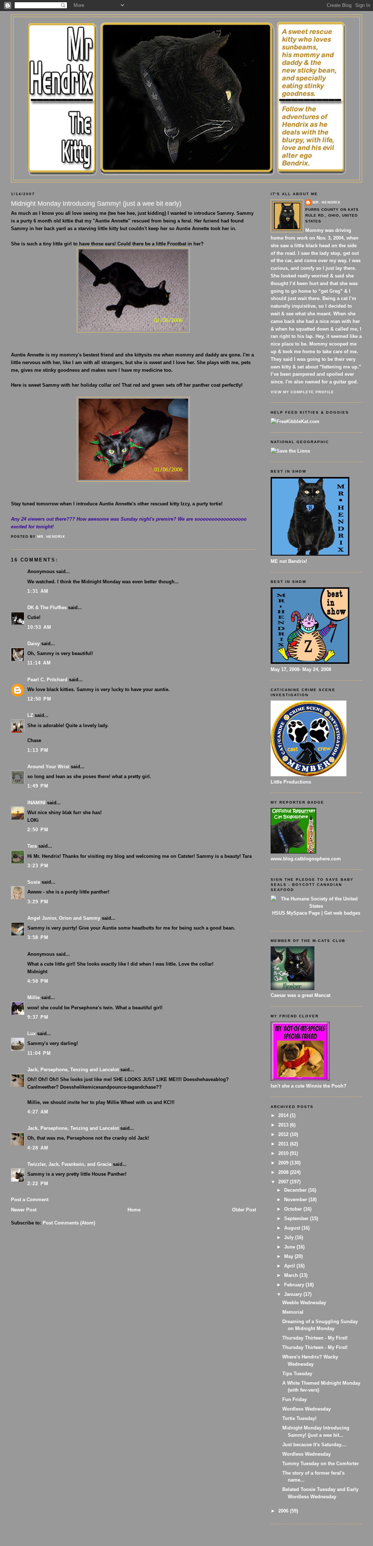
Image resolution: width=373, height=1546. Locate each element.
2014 (284, 1115)
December (296, 1190)
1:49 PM (37, 786)
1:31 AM (37, 591)
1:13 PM (37, 750)
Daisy (33, 643)
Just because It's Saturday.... (314, 1444)
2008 (284, 1172)
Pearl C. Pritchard (47, 679)
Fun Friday (294, 1399)
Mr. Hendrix (327, 202)
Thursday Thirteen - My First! (315, 1338)
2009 (284, 1163)
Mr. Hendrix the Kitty (186, 29)
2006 (284, 1511)
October (293, 1209)
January (293, 1294)
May (289, 1256)
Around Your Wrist (48, 766)
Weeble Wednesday (304, 1302)
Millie (33, 997)
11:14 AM (39, 663)
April (290, 1266)
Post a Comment (29, 1199)
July (289, 1237)
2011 (284, 1144)
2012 (284, 1134)
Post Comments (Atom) (69, 1223)
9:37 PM (37, 1017)
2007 (284, 1181)
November (296, 1199)
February (295, 1284)
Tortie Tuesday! (299, 1418)
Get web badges (342, 913)
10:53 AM (39, 627)
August (293, 1228)
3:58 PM (37, 937)
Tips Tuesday (297, 1373)
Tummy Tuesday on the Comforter (320, 1463)
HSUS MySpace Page (296, 913)
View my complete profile (302, 392)
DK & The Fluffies (47, 607)
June (290, 1247)
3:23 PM (37, 865)
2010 (284, 1153)
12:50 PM (39, 699)
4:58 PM (37, 981)
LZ (30, 715)
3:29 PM (37, 901)
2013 (284, 1125)
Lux (31, 1033)
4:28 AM (37, 1148)
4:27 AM (37, 1112)
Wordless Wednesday (306, 1409)
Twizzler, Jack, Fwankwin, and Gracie (69, 1164)
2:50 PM (37, 829)
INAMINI (36, 802)
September (297, 1218)
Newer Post (23, 1209)
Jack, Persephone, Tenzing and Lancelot (73, 1069)
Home (134, 1209)
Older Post (244, 1209)
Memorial (292, 1312)
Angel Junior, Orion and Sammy (63, 918)
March (291, 1275)
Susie (33, 882)
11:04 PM (39, 1053)
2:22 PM (37, 1183)
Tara (32, 846)
